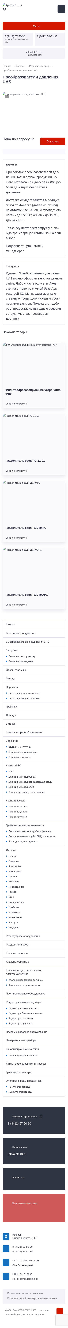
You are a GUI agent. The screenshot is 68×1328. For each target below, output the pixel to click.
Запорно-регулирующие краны (26, 792)
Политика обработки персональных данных (32, 1298)
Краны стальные (18, 806)
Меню (36, 26)
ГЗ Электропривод (19, 1086)
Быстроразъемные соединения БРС (27, 641)
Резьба (12, 892)
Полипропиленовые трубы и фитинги (30, 831)
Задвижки (12, 740)
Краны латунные (18, 816)
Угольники (14, 912)
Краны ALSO (13, 765)
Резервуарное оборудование (23, 935)
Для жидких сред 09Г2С (22, 776)
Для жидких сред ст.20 (21, 787)
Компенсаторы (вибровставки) (24, 732)
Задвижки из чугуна (20, 747)
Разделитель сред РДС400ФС (26, 594)
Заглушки (11, 650)
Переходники (16, 887)
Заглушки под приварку (22, 656)
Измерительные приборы (21, 1040)
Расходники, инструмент (23, 841)
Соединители (16, 902)
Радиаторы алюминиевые (23, 1008)
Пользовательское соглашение (25, 1293)
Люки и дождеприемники (23, 1055)
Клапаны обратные (17, 961)
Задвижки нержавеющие (23, 752)
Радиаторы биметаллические (25, 1013)
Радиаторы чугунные (20, 1023)
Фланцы (11, 715)
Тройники (11, 706)
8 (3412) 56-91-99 (47, 36)
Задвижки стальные (20, 757)
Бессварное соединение (20, 633)
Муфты (13, 876)
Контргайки (15, 866)
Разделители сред (17, 944)
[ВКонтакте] (10, 1210)
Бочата (13, 856)
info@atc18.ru (34, 52)
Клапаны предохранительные (26, 980)
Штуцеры (14, 927)
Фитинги (11, 850)
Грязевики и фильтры (19, 1072)
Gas (11, 771)
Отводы (11, 678)
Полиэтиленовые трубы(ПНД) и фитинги (32, 836)
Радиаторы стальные (21, 1018)
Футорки (13, 922)
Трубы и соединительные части (25, 825)
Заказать (53, 141)
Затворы (11, 723)
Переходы (12, 687)
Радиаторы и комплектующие (23, 1002)
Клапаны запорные (17, 953)
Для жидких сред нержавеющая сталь (30, 782)
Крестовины (15, 871)
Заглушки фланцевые (21, 661)
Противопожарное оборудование (25, 993)
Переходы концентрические (24, 693)
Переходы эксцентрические (24, 698)
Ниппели (14, 881)
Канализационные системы (22, 1048)
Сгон (11, 897)
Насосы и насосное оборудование (26, 1031)
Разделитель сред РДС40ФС (25, 527)
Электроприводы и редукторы (24, 1080)
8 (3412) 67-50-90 (15, 36)
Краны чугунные (18, 811)
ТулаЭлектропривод (20, 1092)
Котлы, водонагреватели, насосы (26, 1063)
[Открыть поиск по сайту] (61, 9)
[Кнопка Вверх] (59, 1311)
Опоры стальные (16, 669)
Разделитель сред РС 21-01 (25, 460)
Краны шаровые (15, 800)
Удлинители (15, 917)
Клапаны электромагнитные (25, 985)
